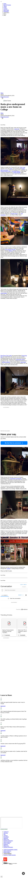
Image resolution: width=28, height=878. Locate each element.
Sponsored (3, 706)
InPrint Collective (6, 362)
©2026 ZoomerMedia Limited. (10, 849)
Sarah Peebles (4, 293)
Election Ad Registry (8, 840)
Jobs (4, 834)
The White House (16, 171)
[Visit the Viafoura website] (24, 609)
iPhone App (6, 839)
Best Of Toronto (7, 5)
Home (4, 3)
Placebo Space (14, 213)
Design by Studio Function (9, 855)
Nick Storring (8, 249)
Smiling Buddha (17, 172)
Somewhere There (20, 359)
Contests (5, 8)
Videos (5, 6)
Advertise (5, 833)
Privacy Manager (7, 853)
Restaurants (6, 11)
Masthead (5, 838)
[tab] (5, 595)
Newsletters (6, 836)
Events (5, 7)
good (15, 129)
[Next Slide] (26, 627)
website (8, 568)
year (18, 129)
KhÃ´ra (11, 250)
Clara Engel (23, 362)
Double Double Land (5, 171)
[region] (14, 597)
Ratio (11, 168)
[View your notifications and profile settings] (26, 595)
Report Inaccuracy (5, 96)
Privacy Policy (6, 843)
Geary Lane (22, 167)
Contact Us (6, 831)
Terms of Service (7, 842)
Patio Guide (6, 10)
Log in (21, 584)
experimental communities (16, 478)
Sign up (25, 584)
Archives (5, 835)
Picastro (14, 249)
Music (2, 93)
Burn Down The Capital (6, 355)
